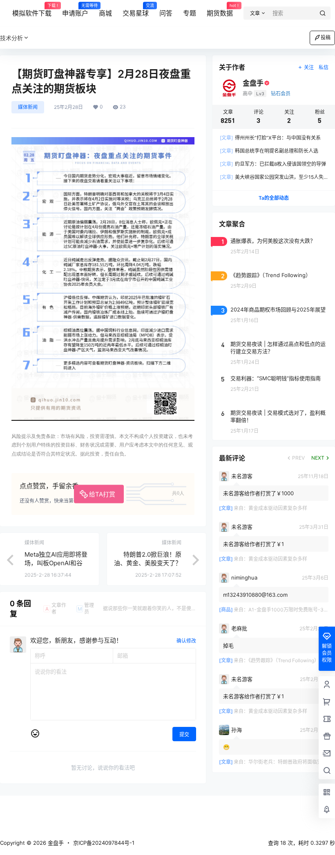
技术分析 (11, 37)
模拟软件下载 (31, 10)
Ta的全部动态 (274, 198)
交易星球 (136, 10)
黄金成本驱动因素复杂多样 (277, 508)
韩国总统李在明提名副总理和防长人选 (269, 151)
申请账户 (75, 10)
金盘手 (55, 842)
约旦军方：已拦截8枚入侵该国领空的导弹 (273, 164)
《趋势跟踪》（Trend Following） (283, 660)
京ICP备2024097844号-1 (103, 842)
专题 (189, 13)
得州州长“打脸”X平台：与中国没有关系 (270, 138)
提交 (184, 734)
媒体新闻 (28, 107)
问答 (165, 13)
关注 (309, 67)
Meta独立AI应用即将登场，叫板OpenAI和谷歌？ (56, 562)
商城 (105, 13)
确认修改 (186, 641)
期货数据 (220, 10)
